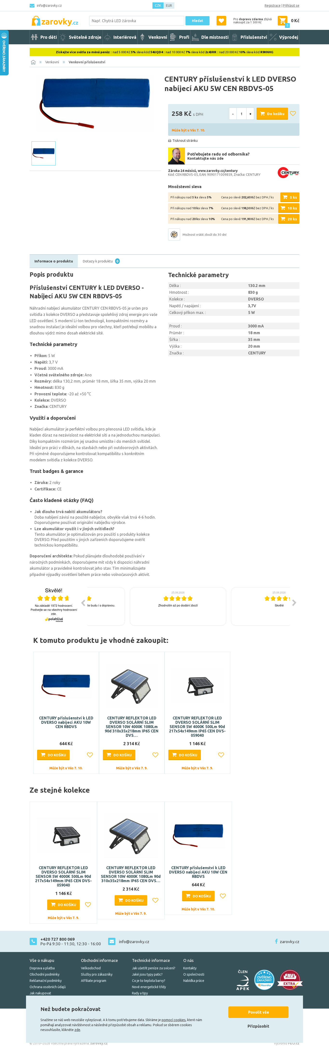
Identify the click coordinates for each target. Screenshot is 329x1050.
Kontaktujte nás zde (205, 158)
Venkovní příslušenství (87, 62)
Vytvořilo (286, 1043)
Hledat (197, 21)
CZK (158, 5)
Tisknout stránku (185, 141)
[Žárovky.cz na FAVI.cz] (290, 980)
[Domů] (33, 62)
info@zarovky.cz (49, 5)
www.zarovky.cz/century (218, 171)
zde (77, 1030)
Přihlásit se (291, 5)
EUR (169, 5)
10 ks (292, 208)
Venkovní (52, 62)
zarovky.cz (289, 941)
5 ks (293, 197)
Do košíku (275, 114)
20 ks (292, 219)
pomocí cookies (174, 1020)
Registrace (273, 5)
